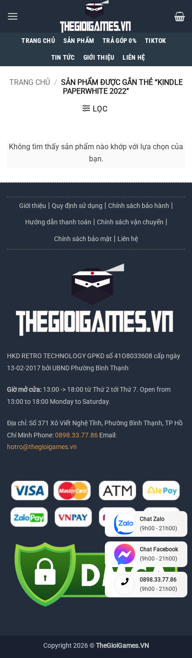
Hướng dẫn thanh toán (58, 222)
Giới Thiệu (99, 58)
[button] (12, 16)
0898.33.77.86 (77, 435)
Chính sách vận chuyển (130, 222)
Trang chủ (29, 82)
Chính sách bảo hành (138, 205)
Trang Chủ (38, 41)
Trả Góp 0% (120, 41)
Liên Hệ (134, 58)
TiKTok (155, 41)
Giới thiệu (32, 205)
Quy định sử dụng (77, 205)
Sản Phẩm (78, 41)
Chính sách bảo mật (83, 238)
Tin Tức (63, 58)
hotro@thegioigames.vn (42, 447)
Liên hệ (127, 238)
